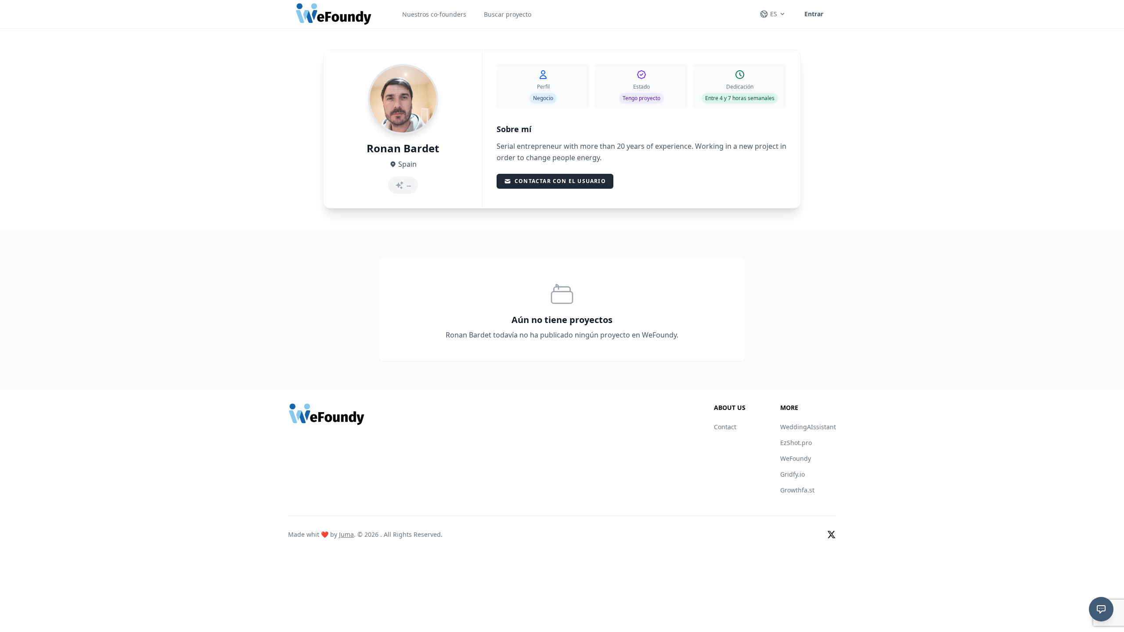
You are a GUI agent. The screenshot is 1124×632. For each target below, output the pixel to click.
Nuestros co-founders (434, 14)
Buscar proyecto (507, 14)
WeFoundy (795, 458)
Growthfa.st (797, 490)
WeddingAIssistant (808, 427)
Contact (725, 427)
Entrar (813, 14)
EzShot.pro (796, 442)
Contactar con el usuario (560, 181)
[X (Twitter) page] (831, 534)
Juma (346, 534)
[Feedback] (1101, 609)
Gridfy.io (792, 474)
